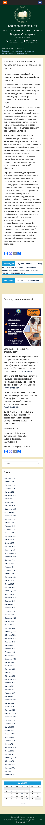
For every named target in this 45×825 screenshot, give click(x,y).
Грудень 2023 (10, 587)
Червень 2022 (10, 649)
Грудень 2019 (10, 734)
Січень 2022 (9, 666)
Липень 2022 (10, 645)
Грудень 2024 (10, 546)
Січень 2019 (9, 751)
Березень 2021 (10, 700)
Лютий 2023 (9, 621)
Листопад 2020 (10, 713)
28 (27, 799)
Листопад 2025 (10, 509)
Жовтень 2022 (10, 635)
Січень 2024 (9, 584)
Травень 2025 (10, 529)
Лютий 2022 (9, 662)
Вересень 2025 (10, 516)
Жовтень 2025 (10, 512)
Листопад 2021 (10, 672)
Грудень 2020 (10, 710)
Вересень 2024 (10, 557)
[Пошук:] (21, 463)
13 (22, 794)
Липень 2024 (10, 563)
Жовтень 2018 (10, 761)
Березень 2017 (10, 775)
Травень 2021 (10, 693)
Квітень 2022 (10, 655)
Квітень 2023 (10, 615)
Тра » (25, 803)
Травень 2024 (10, 570)
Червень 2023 (10, 608)
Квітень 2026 (10, 492)
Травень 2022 (10, 652)
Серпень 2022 (10, 642)
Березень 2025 (10, 536)
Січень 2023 (9, 625)
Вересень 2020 (10, 717)
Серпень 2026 (10, 478)
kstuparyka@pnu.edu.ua (16, 43)
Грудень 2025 (10, 506)
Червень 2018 (10, 764)
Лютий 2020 (9, 727)
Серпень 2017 (10, 771)
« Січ (20, 803)
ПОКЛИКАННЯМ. (24, 371)
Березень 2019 (10, 747)
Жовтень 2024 (10, 553)
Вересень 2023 (10, 598)
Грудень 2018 (10, 754)
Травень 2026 (10, 488)
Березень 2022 (10, 659)
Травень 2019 (10, 741)
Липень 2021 (10, 686)
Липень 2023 (10, 604)
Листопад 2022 (10, 632)
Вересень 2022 (10, 638)
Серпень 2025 (10, 519)
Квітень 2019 (10, 744)
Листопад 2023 (10, 591)
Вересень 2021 (10, 679)
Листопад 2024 (10, 550)
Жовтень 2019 (10, 737)
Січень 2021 (9, 707)
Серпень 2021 (10, 683)
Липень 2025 (10, 523)
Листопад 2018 (10, 758)
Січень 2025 (9, 543)
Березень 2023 (10, 618)
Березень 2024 (10, 577)
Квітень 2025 (10, 533)
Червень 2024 (10, 567)
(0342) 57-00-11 (13, 40)
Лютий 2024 (9, 580)
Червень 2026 (10, 485)
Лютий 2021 (9, 703)
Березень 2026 (10, 495)
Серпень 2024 (10, 560)
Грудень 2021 (10, 669)
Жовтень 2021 (10, 676)
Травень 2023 (10, 611)
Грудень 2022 (10, 628)
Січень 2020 (9, 730)
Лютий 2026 (9, 499)
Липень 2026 (10, 482)
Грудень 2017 (10, 768)
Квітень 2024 (10, 574)
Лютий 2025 (9, 540)
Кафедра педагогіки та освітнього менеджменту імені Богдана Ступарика (22, 30)
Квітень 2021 (10, 696)
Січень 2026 (9, 502)
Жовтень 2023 (10, 594)
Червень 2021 (10, 689)
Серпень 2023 (10, 601)
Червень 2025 (10, 526)
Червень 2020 (10, 720)
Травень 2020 (10, 724)
